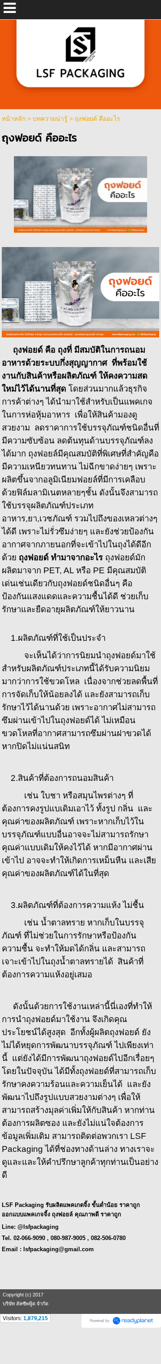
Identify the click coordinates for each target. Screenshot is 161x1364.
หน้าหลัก (13, 118)
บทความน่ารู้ (50, 118)
